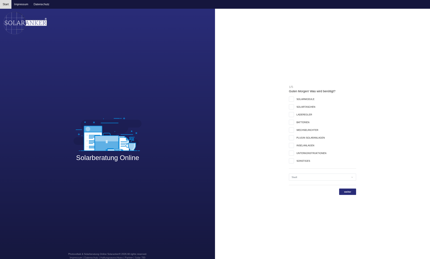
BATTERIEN (302, 122)
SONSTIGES (303, 161)
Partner (129, 257)
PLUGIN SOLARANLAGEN (310, 137)
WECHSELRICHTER (307, 130)
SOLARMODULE (305, 99)
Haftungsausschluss (111, 257)
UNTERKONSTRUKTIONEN (311, 153)
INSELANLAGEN (305, 145)
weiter (347, 191)
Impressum (21, 4)
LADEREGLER (304, 114)
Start (6, 4)
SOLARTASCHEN (305, 107)
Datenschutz (41, 4)
